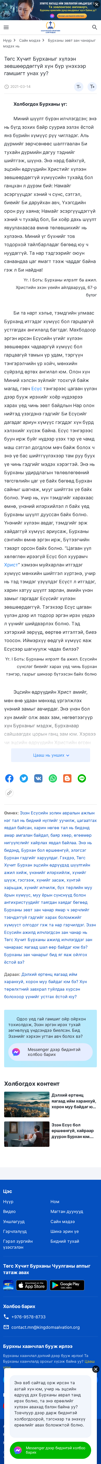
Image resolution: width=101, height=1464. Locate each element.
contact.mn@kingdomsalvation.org (45, 1327)
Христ (11, 564)
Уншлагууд (14, 1221)
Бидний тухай (65, 1241)
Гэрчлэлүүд (15, 1231)
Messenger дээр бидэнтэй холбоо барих (55, 1450)
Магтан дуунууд (67, 1211)
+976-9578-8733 (28, 1316)
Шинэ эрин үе (65, 1231)
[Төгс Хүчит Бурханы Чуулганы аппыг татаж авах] (8, 1284)
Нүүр (7, 40)
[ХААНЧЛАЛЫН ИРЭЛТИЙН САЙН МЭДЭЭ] (50, 27)
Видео (9, 1211)
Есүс (36, 388)
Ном (55, 1201)
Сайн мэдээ (29, 40)
